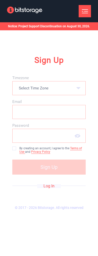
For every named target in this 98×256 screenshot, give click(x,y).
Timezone (20, 78)
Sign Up (49, 167)
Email (17, 101)
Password (20, 125)
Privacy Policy (40, 152)
